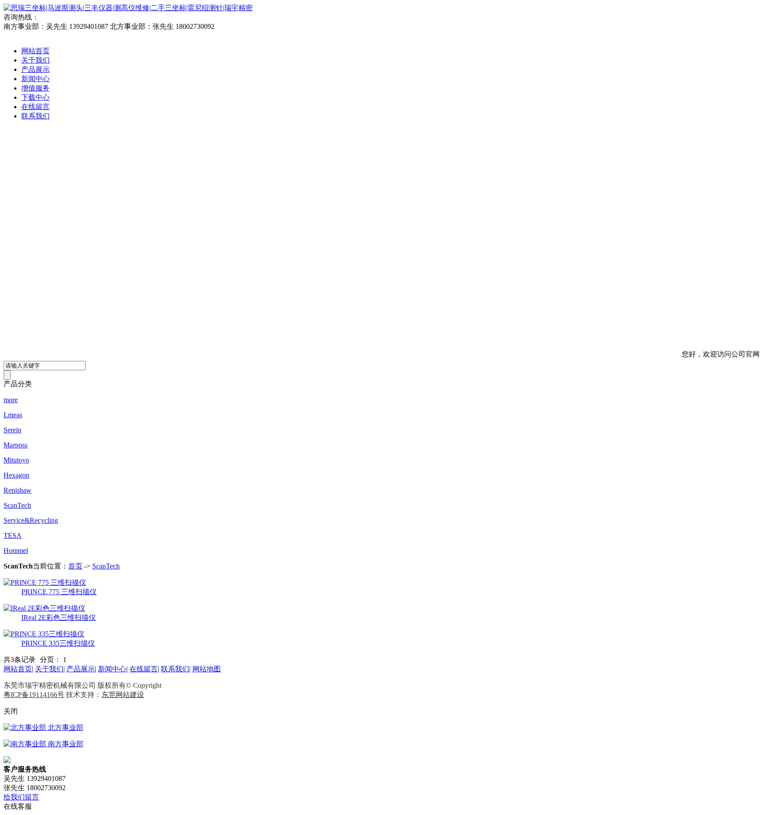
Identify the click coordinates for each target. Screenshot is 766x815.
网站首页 (35, 51)
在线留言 (35, 106)
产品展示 (35, 69)
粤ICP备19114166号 (34, 694)
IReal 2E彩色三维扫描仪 (58, 617)
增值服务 (35, 88)
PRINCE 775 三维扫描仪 (59, 592)
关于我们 (35, 60)
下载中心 (35, 97)
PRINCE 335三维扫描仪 (58, 643)
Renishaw (17, 490)
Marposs (15, 445)
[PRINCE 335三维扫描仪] (44, 634)
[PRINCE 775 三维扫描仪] (45, 582)
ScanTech (17, 505)
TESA (13, 535)
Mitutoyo (16, 460)
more (11, 400)
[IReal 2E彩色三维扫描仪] (44, 608)
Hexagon (16, 475)
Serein (12, 430)
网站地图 (206, 669)
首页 (75, 566)
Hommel (16, 550)
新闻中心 (35, 78)
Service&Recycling (31, 520)
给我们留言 (21, 797)
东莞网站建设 (123, 694)
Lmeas (13, 415)
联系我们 (35, 116)
